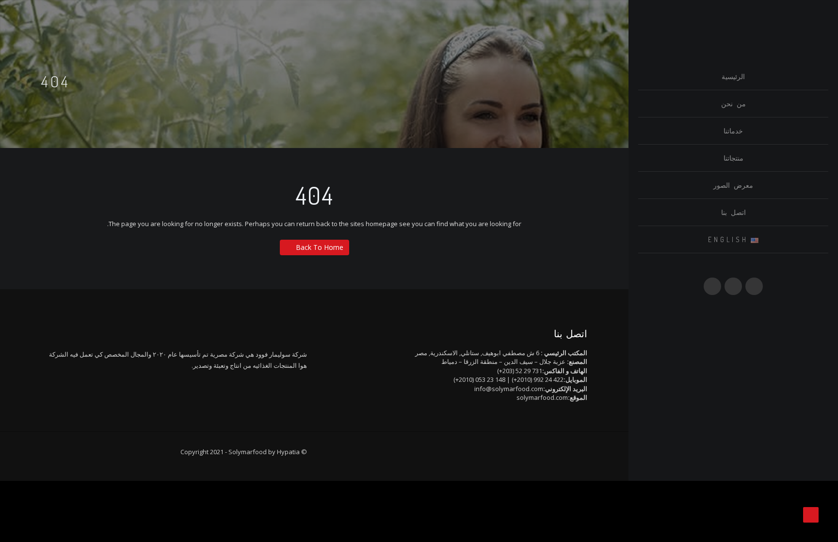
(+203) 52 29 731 (519, 370)
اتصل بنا (733, 212)
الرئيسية (733, 76)
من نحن (733, 103)
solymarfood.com (542, 397)
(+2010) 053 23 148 (479, 379)
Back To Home (319, 247)
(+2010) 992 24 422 (538, 379)
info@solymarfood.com (508, 388)
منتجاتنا (733, 158)
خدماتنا (733, 131)
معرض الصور (733, 185)
